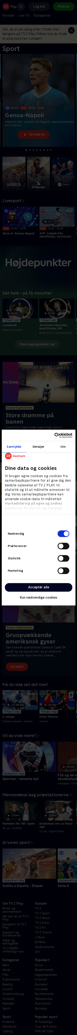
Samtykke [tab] (14, 446)
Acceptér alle (38, 587)
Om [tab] (63, 446)
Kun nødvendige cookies (38, 598)
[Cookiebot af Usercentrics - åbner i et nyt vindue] (54, 435)
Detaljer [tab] (38, 446)
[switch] (63, 546)
